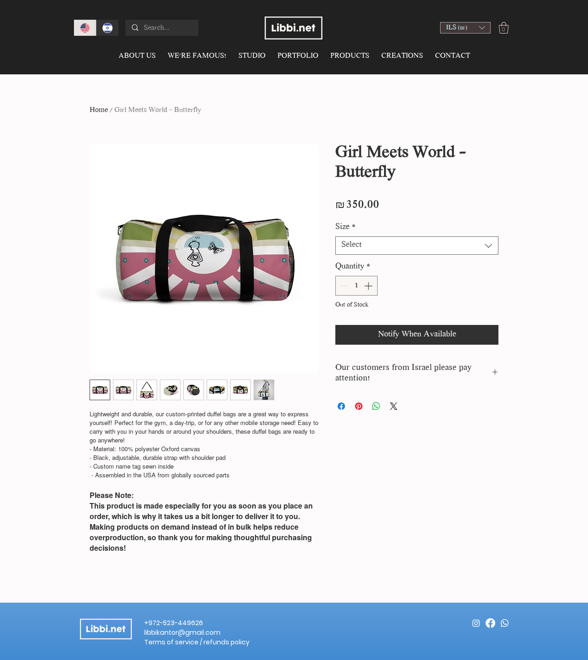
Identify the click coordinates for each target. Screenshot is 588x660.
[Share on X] (393, 406)
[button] (465, 28)
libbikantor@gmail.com (182, 632)
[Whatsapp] (504, 623)
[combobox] (416, 245)
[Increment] (369, 285)
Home (99, 110)
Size (345, 227)
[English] (85, 28)
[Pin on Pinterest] (358, 406)
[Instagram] (476, 623)
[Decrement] (344, 285)
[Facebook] (490, 623)
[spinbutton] (356, 285)
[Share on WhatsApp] (376, 406)
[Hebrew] (107, 28)
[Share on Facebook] (341, 406)
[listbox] (465, 28)
